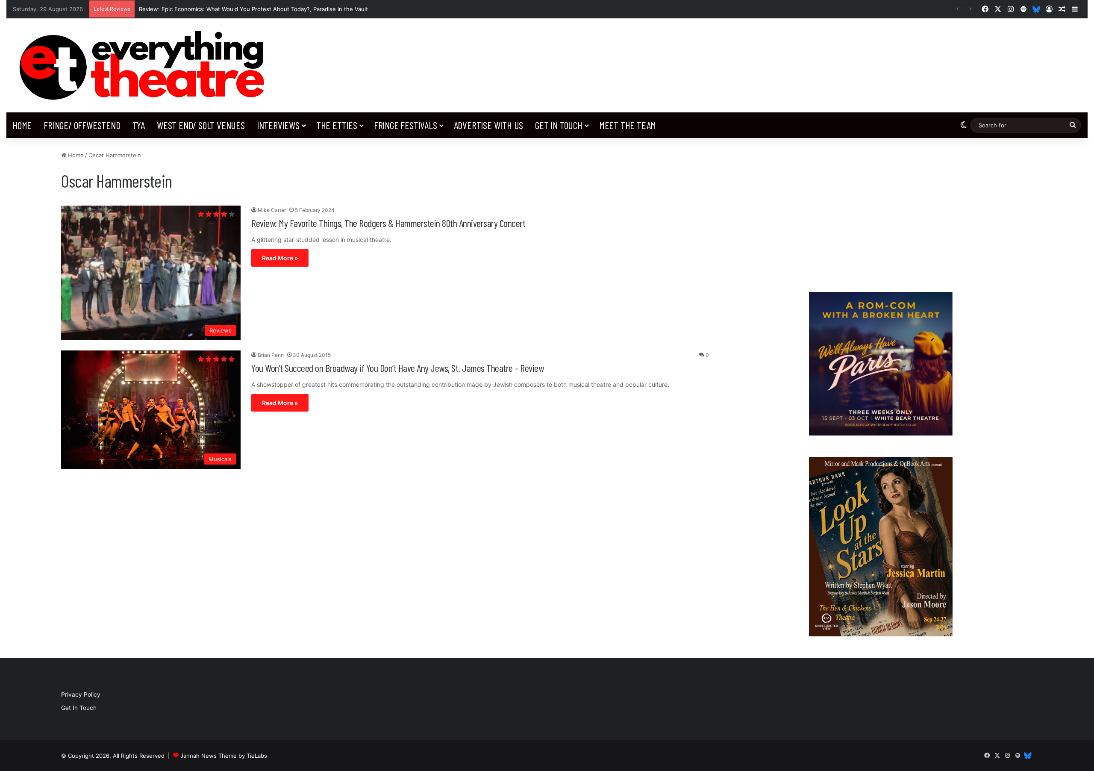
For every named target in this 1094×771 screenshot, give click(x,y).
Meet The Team (627, 125)
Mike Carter (272, 210)
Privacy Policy (80, 694)
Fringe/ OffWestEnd (82, 125)
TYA (138, 125)
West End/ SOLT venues (201, 125)
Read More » (280, 258)
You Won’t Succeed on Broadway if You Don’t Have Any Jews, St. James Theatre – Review (397, 368)
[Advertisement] (880, 211)
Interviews (278, 125)
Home (22, 125)
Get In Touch (558, 125)
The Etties (336, 125)
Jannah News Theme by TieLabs (223, 755)
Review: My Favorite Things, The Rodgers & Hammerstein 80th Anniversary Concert (388, 223)
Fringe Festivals (405, 125)
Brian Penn (271, 355)
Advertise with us (488, 125)
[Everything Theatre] (145, 65)
